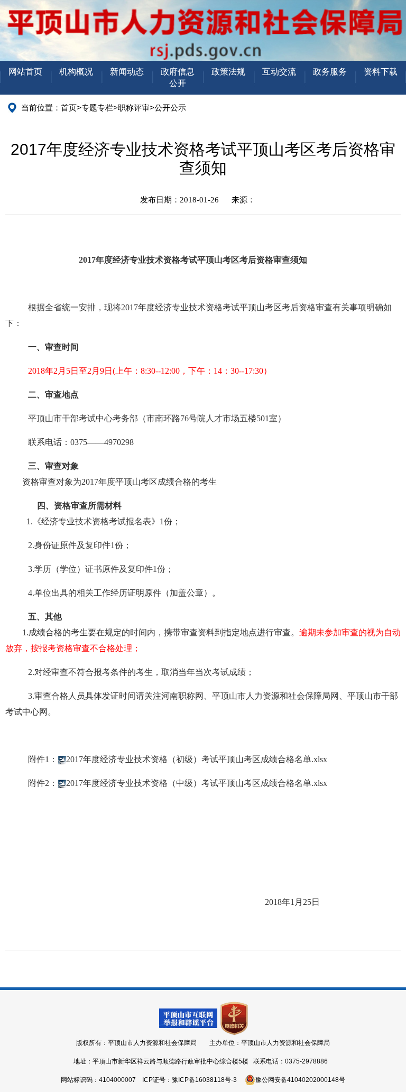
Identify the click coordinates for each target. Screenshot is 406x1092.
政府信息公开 (178, 77)
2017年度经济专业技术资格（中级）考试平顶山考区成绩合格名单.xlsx (196, 783)
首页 (69, 107)
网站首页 (25, 71)
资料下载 (381, 71)
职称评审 (134, 107)
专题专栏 (97, 107)
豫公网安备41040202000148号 (300, 1080)
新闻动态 (127, 71)
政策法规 (228, 71)
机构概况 (76, 71)
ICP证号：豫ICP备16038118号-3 (189, 1080)
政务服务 (330, 71)
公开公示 (170, 107)
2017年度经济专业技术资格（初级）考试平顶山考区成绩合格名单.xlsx (196, 759)
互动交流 (279, 71)
